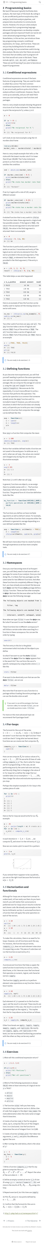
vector (13, 826)
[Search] (38, 2)
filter (13, 672)
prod (36, 534)
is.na (22, 314)
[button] (4, 2)
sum (5, 316)
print (8, 123)
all (5, 350)
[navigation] (32, 2)
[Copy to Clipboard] (40, 144)
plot (6, 854)
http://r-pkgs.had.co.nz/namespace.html (20, 1213)
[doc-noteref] (28, 717)
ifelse (7, 239)
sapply (7, 994)
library (7, 146)
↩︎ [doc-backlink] (37, 1213)
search (7, 640)
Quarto (29, 1231)
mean (15, 441)
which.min (15, 170)
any (5, 345)
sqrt (6, 923)
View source (18, 1242)
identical (8, 441)
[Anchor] (38, 72)
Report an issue (31, 1242)
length (13, 423)
